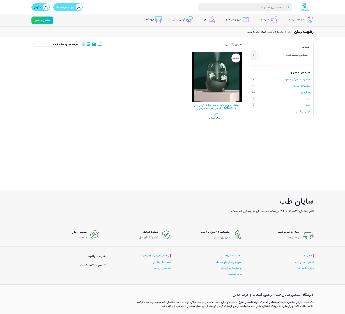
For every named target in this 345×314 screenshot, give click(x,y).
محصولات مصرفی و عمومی (296, 80)
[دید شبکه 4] (82, 44)
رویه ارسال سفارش (162, 262)
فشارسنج (305, 92)
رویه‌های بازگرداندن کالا (231, 268)
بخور (307, 105)
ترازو (307, 99)
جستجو (306, 47)
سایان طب (306, 255)
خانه (289, 32)
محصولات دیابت (301, 86)
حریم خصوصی (235, 274)
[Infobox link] (280, 235)
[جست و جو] (288, 7)
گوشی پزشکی (303, 111)
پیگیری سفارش (42, 20)
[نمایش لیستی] (100, 44)
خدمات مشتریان (232, 255)
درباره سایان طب (306, 268)
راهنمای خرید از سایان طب (155, 255)
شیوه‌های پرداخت (162, 268)
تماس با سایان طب (304, 262)
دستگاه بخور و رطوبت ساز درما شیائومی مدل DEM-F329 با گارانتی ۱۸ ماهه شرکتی (217, 107)
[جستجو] (253, 55)
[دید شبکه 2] (94, 44)
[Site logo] (305, 7)
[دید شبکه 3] (88, 44)
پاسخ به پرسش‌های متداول (229, 262)
